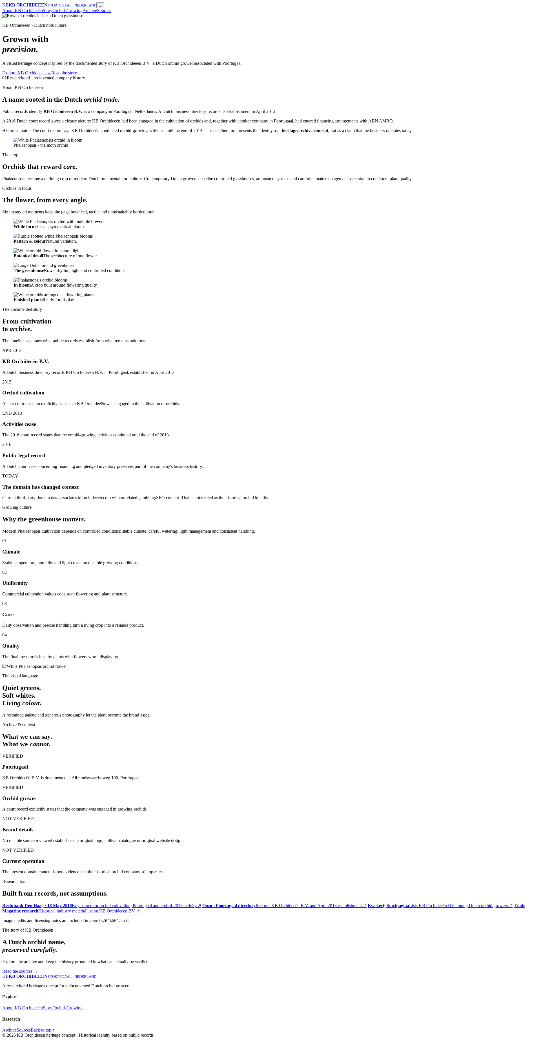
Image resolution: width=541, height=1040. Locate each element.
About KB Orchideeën (22, 10)
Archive (90, 10)
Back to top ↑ (43, 1030)
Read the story (64, 72)
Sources (104, 10)
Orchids (59, 10)
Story (47, 10)
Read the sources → (20, 971)
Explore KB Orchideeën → (26, 72)
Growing (74, 10)
